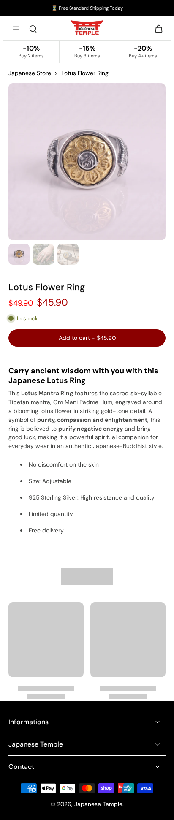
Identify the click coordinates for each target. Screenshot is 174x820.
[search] (33, 28)
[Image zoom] (87, 161)
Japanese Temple (98, 804)
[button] (87, 338)
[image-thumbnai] (19, 254)
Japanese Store (29, 73)
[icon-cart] (156, 28)
